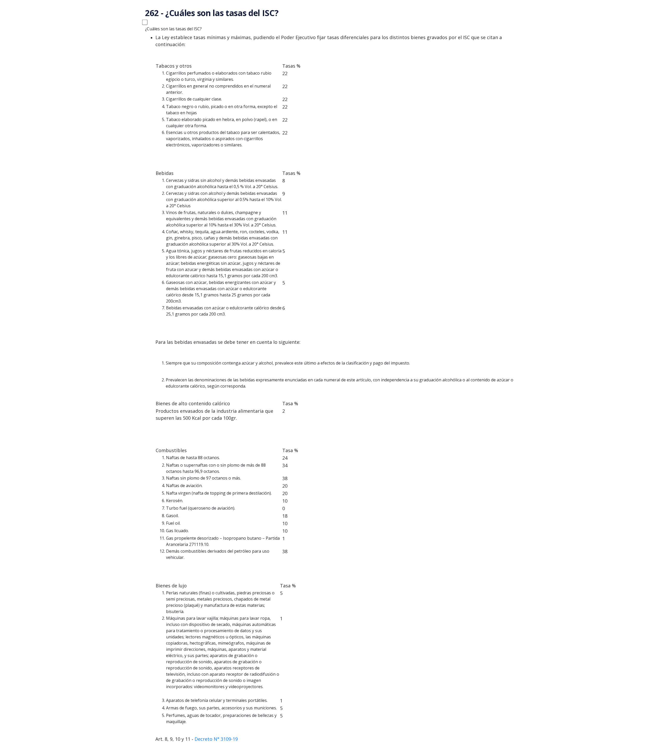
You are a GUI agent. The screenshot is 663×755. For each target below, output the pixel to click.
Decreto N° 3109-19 (216, 739)
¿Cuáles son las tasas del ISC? (173, 29)
